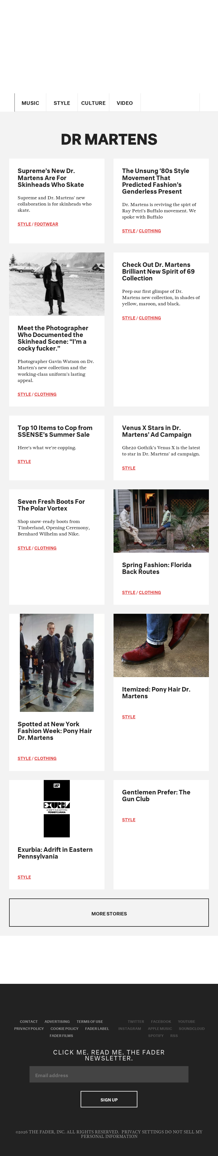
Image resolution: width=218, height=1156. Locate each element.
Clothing (150, 230)
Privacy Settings (142, 1132)
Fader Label (97, 1028)
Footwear (46, 223)
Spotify (156, 1035)
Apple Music (160, 1028)
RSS (174, 1035)
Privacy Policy (29, 1028)
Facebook (161, 1021)
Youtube (186, 1021)
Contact (29, 1021)
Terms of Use (90, 1021)
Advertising (57, 1021)
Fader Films (61, 1035)
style (24, 223)
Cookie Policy (64, 1028)
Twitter (136, 1021)
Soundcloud (192, 1028)
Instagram (129, 1028)
